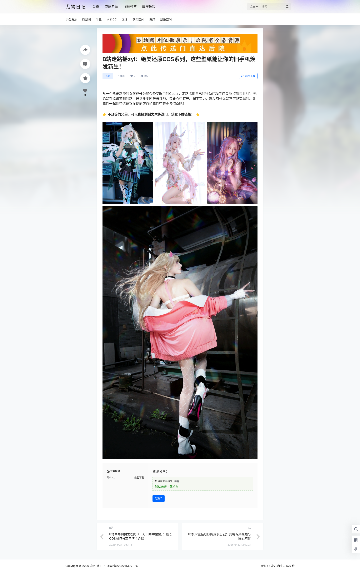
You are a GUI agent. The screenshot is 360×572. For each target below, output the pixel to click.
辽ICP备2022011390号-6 (122, 565)
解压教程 (148, 7)
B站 (108, 76)
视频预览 (130, 7)
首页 (95, 7)
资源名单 (111, 7)
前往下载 (250, 76)
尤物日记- (95, 565)
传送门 (158, 498)
